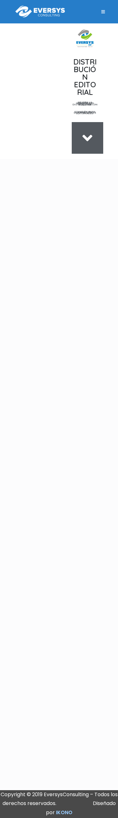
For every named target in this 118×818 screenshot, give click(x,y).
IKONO (64, 812)
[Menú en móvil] (103, 12)
